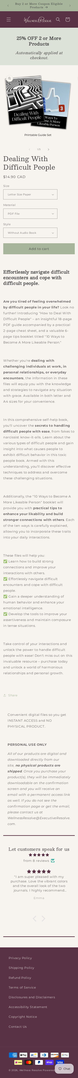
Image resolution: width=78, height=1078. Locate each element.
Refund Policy (20, 978)
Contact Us (18, 1027)
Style (7, 224)
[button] (8, 19)
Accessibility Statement (28, 1007)
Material (9, 205)
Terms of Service (22, 987)
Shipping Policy (21, 968)
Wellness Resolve (30, 1070)
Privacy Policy (20, 958)
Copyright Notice (23, 1017)
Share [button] (13, 695)
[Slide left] (29, 149)
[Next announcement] (70, 5)
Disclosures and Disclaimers (32, 997)
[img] (39, 855)
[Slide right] (48, 149)
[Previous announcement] (8, 5)
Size (6, 186)
